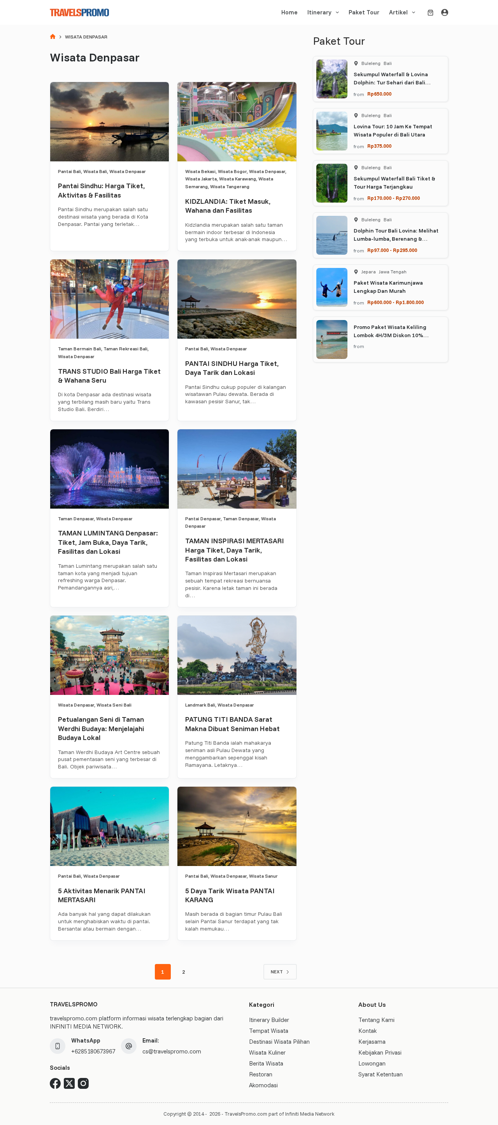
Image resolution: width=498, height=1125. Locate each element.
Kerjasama (372, 1041)
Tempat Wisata (268, 1030)
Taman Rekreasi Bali (125, 349)
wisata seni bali (114, 705)
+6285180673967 (93, 1051)
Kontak (367, 1030)
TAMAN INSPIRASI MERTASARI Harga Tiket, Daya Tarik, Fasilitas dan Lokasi (234, 549)
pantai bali (69, 171)
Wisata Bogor (232, 171)
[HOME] (53, 37)
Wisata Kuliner (267, 1052)
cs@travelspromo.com (171, 1051)
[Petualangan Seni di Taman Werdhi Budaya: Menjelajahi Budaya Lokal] (109, 655)
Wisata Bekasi (200, 171)
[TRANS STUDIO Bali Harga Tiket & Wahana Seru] (109, 299)
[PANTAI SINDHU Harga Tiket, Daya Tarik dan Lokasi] (236, 299)
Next (277, 972)
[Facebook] (55, 1083)
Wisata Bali (95, 171)
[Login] (444, 12)
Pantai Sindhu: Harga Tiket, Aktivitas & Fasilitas (101, 190)
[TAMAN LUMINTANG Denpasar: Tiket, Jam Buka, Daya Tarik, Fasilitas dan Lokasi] (109, 469)
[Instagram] (83, 1083)
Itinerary (319, 12)
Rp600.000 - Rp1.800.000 (395, 302)
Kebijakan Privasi (380, 1052)
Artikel (398, 12)
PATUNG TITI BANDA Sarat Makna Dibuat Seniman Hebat (232, 724)
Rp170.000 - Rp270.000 (393, 198)
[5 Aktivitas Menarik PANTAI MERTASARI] (109, 826)
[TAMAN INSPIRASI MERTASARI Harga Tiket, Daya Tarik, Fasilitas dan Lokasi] (236, 469)
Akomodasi (263, 1085)
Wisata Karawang (237, 179)
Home (289, 12)
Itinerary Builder (269, 1020)
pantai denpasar (203, 518)
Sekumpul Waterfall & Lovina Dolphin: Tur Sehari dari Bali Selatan (391, 82)
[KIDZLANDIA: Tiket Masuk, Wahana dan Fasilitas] (236, 121)
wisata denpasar (127, 171)
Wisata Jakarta (201, 179)
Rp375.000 (379, 146)
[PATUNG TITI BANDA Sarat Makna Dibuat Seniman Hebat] (236, 655)
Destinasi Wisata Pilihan (279, 1041)
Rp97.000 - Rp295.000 (392, 250)
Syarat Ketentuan (380, 1074)
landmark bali (200, 705)
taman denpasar (76, 518)
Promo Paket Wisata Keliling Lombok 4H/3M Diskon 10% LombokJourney (390, 335)
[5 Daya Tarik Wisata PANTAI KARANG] (236, 826)
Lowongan (372, 1063)
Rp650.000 (379, 94)
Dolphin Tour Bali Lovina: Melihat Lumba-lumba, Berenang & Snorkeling (396, 238)
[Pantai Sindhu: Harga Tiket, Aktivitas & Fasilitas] (109, 121)
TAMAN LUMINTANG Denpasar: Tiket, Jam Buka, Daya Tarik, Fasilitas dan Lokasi (108, 542)
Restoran (260, 1074)
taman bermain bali (79, 349)
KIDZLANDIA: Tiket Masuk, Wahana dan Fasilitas (227, 206)
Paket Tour (364, 12)
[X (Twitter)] (69, 1083)
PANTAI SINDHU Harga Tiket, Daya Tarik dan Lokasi (232, 368)
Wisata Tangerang (229, 186)
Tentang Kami (376, 1020)
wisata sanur (263, 876)
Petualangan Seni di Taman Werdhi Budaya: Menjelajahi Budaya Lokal (101, 728)
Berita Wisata (266, 1063)
